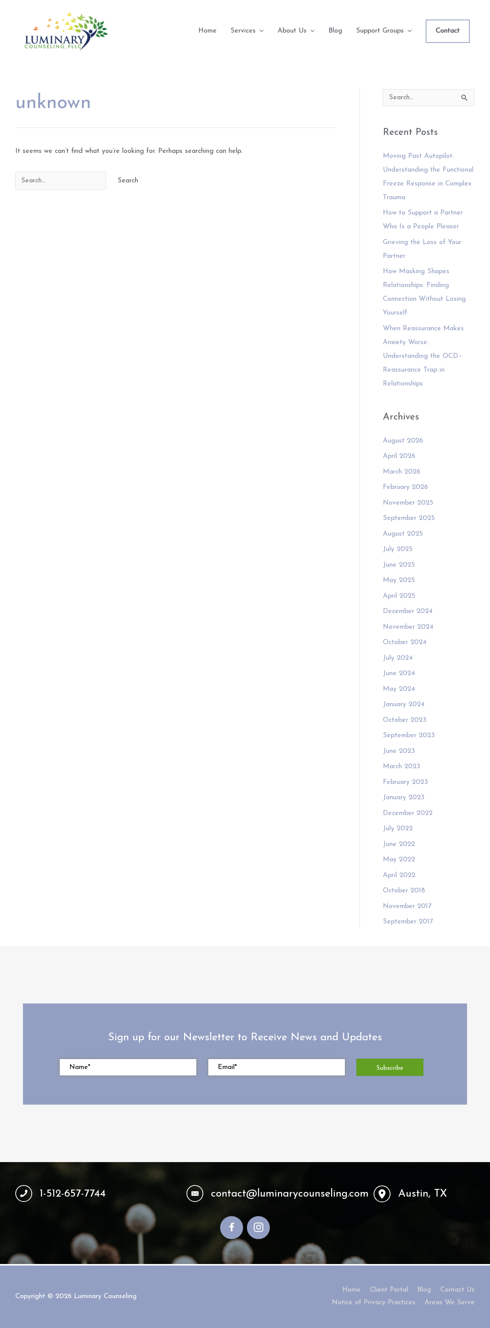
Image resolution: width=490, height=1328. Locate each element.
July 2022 (398, 828)
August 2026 (403, 441)
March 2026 (401, 472)
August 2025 (403, 534)
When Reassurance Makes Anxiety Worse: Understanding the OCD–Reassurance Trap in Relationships (423, 356)
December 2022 (408, 813)
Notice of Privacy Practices (373, 1302)
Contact (448, 31)
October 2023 (404, 720)
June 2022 (399, 844)
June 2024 (399, 673)
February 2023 (405, 782)
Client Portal (389, 1290)
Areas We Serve (450, 1302)
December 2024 (408, 611)
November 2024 (408, 627)
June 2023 (399, 751)
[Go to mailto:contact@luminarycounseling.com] (272, 1193)
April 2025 (399, 596)
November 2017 (407, 906)
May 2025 (399, 580)
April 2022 (399, 875)
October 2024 (404, 642)
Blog (424, 1290)
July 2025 (398, 549)
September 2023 (409, 735)
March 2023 (401, 766)
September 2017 (408, 921)
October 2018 (404, 890)
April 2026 (399, 456)
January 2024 (404, 704)
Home (351, 1290)
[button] (389, 1067)
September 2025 (409, 518)
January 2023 (404, 797)
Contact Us (457, 1290)
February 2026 (405, 487)
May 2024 (399, 689)
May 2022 (399, 859)
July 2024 (398, 658)
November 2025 (408, 503)
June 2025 (399, 565)
